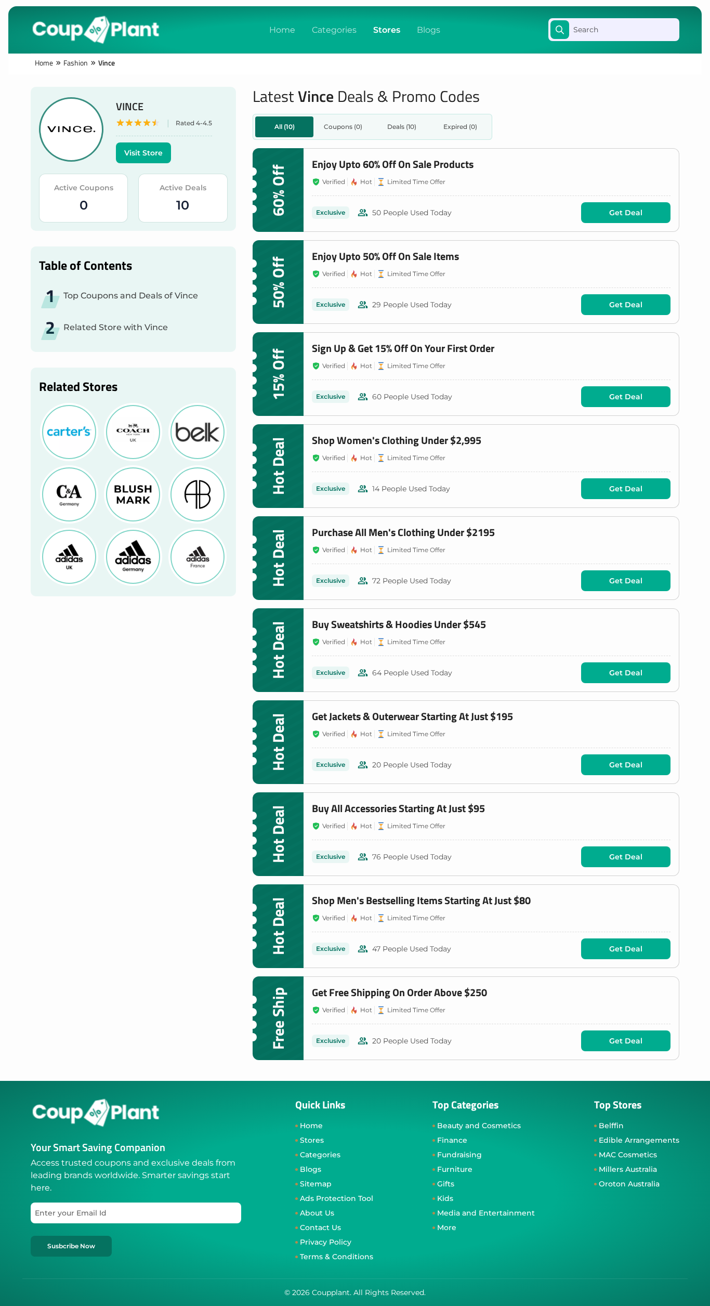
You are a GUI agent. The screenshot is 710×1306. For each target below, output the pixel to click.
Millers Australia (628, 1169)
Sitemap (316, 1184)
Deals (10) (401, 126)
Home (282, 30)
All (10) (284, 126)
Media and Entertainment (486, 1213)
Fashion (75, 63)
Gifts (445, 1184)
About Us (317, 1213)
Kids (445, 1198)
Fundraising (459, 1154)
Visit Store (143, 153)
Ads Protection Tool (336, 1198)
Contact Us (320, 1227)
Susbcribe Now (71, 1246)
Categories (334, 30)
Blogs (428, 30)
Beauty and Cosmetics (479, 1125)
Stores (386, 30)
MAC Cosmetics (628, 1154)
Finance (452, 1140)
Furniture (454, 1169)
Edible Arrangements (639, 1140)
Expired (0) (460, 126)
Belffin (611, 1125)
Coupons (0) (343, 126)
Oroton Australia (629, 1184)
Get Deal (625, 212)
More (446, 1227)
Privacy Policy (325, 1242)
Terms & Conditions (336, 1256)
